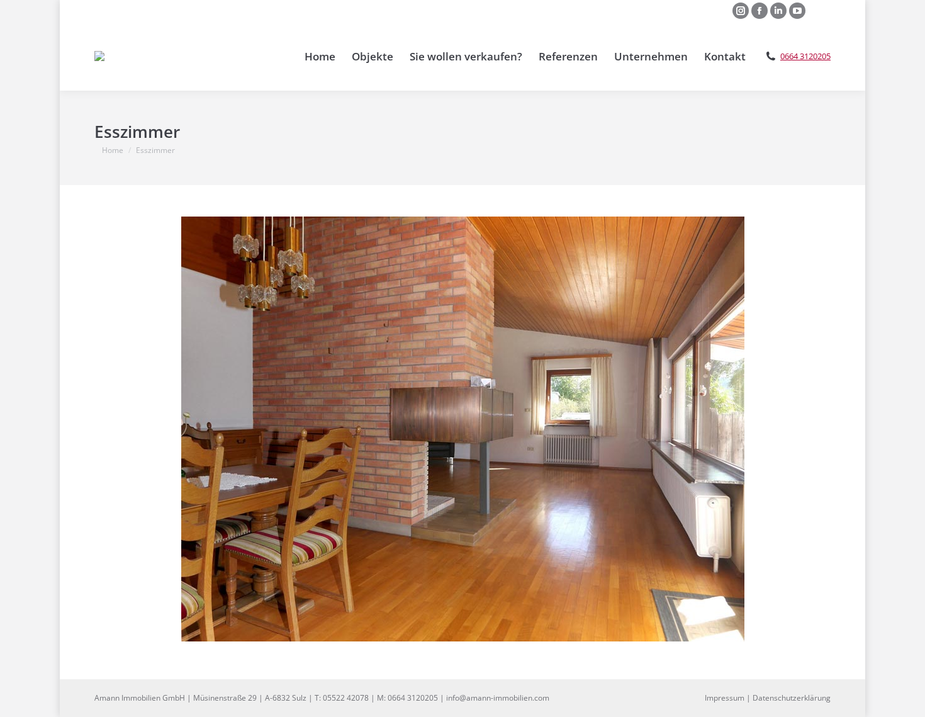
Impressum (724, 697)
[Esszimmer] (462, 429)
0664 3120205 (805, 56)
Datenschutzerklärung (792, 697)
